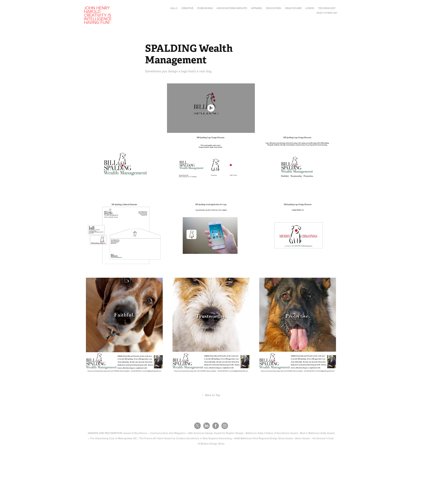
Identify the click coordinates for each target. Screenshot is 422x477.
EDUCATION (273, 8)
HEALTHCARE (293, 8)
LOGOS (309, 8)
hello (173, 8)
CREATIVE (187, 8)
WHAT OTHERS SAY (326, 13)
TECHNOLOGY (327, 8)
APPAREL (256, 8)
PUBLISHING (205, 8)
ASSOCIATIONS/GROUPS (232, 8)
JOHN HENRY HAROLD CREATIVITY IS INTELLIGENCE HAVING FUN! (98, 15)
